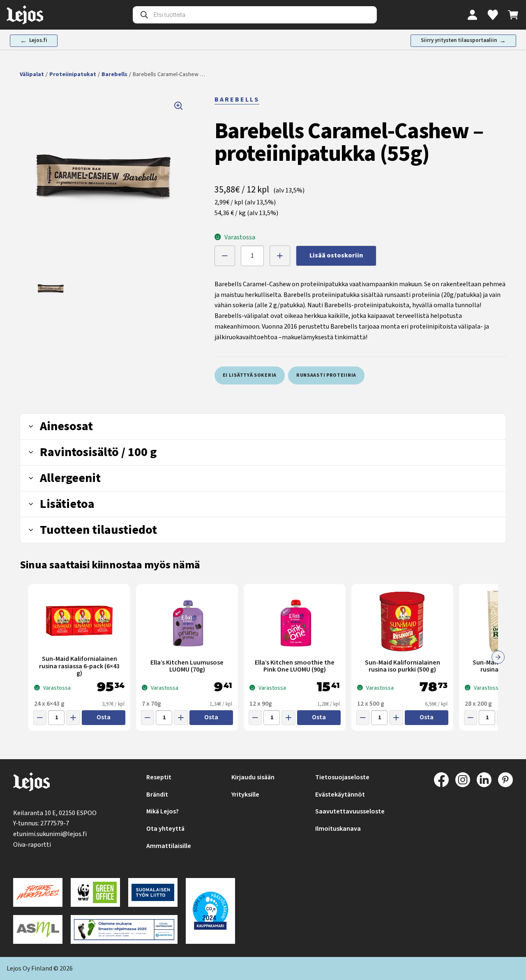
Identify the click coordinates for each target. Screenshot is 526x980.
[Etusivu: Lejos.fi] (25, 14)
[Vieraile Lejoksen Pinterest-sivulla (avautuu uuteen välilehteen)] (505, 779)
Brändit (157, 794)
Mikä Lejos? (162, 811)
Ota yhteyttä (165, 828)
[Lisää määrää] (280, 256)
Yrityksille (245, 794)
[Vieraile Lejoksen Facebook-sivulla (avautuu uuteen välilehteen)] (441, 779)
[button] (105, 179)
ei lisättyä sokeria (250, 375)
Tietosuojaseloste (342, 777)
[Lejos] (31, 783)
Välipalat (32, 74)
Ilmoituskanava (338, 828)
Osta (104, 717)
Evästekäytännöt (340, 794)
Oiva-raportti (32, 844)
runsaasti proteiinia (326, 375)
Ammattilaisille (168, 845)
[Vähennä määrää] (225, 256)
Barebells (114, 74)
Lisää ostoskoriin (336, 255)
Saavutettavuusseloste (350, 811)
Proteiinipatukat (72, 74)
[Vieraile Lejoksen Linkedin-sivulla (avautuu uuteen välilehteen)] (484, 779)
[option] (51, 289)
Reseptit (158, 777)
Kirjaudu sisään (253, 777)
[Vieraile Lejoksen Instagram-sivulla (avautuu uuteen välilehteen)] (462, 779)
